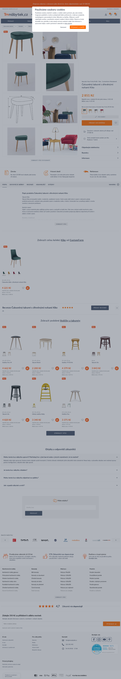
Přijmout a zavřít (78, 27)
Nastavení (63, 27)
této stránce (68, 23)
